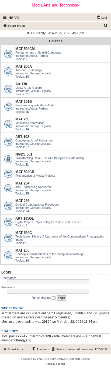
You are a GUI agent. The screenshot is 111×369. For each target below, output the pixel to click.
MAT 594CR (24, 172)
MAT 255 (22, 250)
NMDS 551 (23, 154)
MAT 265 (22, 201)
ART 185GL (24, 218)
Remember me (42, 297)
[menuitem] (14, 17)
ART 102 (22, 137)
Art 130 (21, 84)
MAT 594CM (25, 49)
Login (6, 272)
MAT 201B (23, 102)
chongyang (22, 340)
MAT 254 (22, 183)
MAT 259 (22, 119)
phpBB (41, 358)
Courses (55, 41)
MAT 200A (23, 66)
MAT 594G (23, 233)
